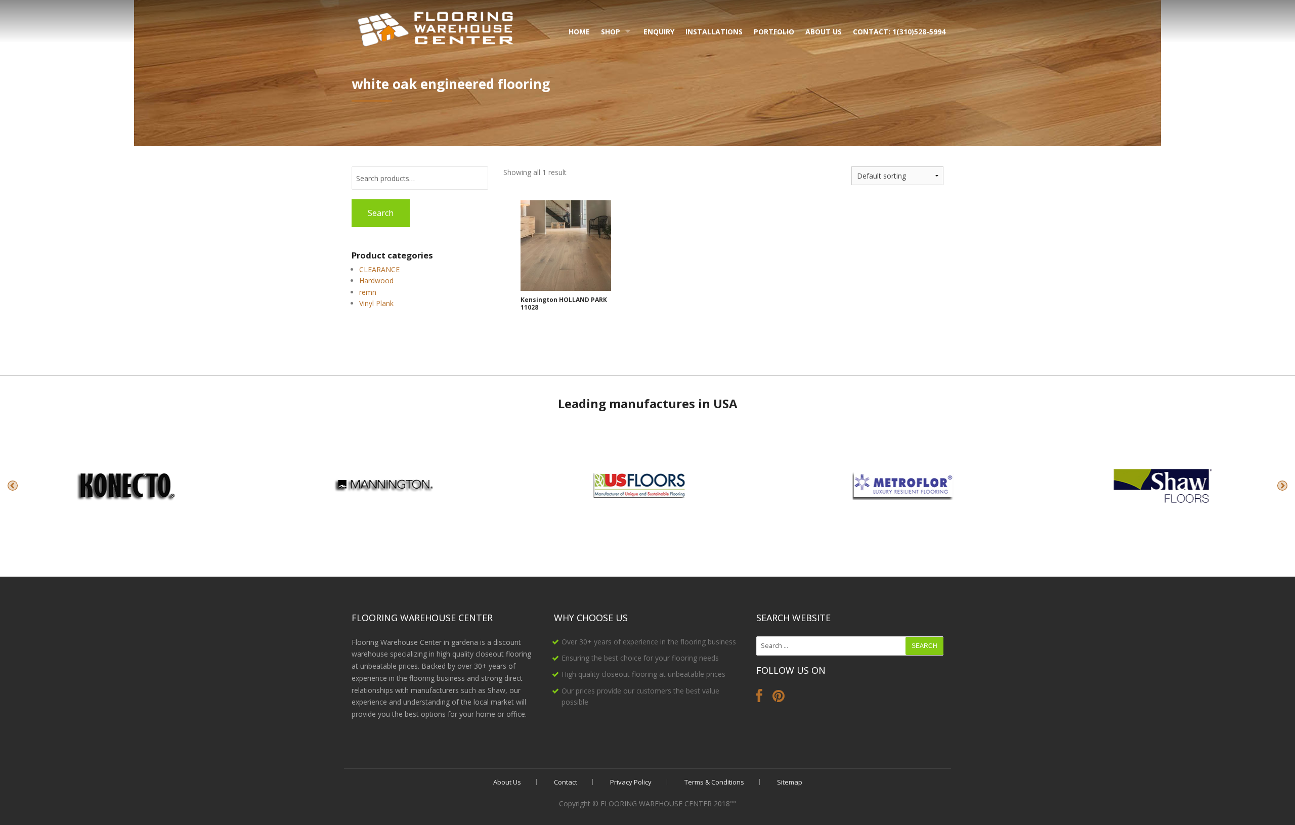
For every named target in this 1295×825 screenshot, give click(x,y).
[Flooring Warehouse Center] (436, 27)
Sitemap (789, 782)
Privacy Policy (631, 782)
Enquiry (658, 31)
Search (381, 213)
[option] (129, 485)
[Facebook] (759, 698)
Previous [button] (13, 486)
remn (367, 292)
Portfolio (774, 31)
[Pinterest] (778, 698)
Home (579, 31)
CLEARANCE (379, 269)
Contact (565, 782)
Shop (610, 31)
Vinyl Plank (376, 303)
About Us (823, 31)
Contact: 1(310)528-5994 (899, 31)
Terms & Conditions (714, 782)
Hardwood (376, 280)
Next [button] (1282, 486)
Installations (714, 31)
